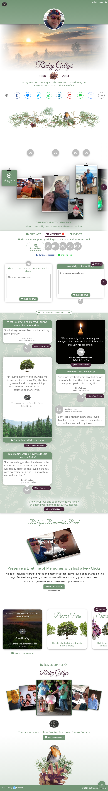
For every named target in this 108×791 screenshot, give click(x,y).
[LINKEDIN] (59, 95)
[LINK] (101, 95)
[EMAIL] (70, 95)
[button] (80, 365)
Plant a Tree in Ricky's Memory (28, 440)
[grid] (54, 189)
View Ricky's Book (54, 587)
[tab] (33, 234)
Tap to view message (24, 653)
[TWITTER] (38, 95)
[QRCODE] (6, 95)
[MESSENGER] (27, 95)
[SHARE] (91, 95)
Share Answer (42, 346)
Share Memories (55, 737)
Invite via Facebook (46, 255)
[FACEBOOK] (17, 95)
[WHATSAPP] (49, 95)
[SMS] (80, 95)
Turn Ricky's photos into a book (54, 222)
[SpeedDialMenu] (101, 784)
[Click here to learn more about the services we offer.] (54, 723)
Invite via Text (66, 255)
